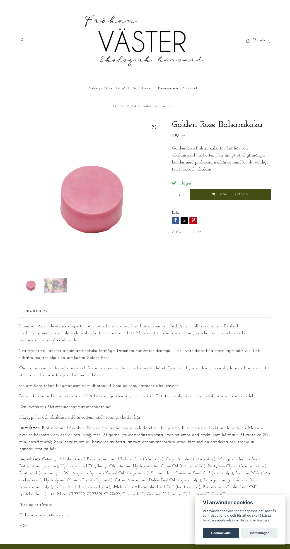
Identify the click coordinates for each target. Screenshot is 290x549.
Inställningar (259, 533)
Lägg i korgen (233, 194)
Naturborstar (143, 88)
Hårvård (122, 88)
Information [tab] (36, 311)
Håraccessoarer (167, 88)
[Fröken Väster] (145, 40)
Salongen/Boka (100, 88)
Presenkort (189, 88)
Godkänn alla (221, 533)
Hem (116, 106)
